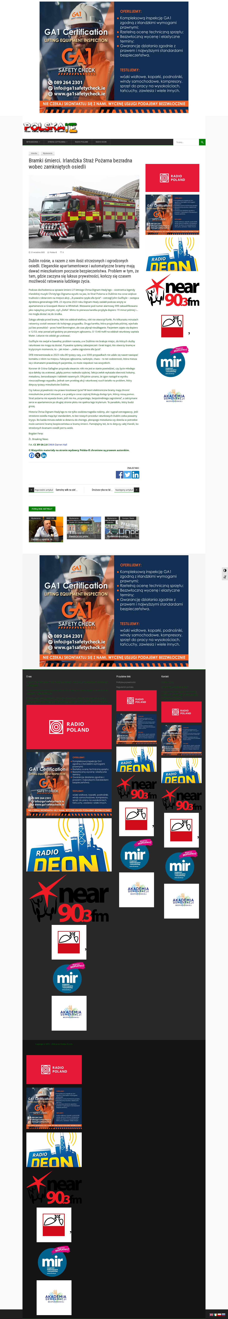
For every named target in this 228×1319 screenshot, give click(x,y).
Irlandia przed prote (78, 536)
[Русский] (224, 1314)
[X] (37, 455)
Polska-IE (53, 252)
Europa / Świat (128, 518)
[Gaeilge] (216, 1314)
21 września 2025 (38, 252)
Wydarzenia (47, 153)
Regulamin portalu (124, 687)
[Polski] (220, 1314)
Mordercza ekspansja (117, 536)
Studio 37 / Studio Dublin (79, 522)
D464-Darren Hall (57, 444)
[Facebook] (31, 455)
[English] (212, 1314)
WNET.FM (50, 518)
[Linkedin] (44, 455)
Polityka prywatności (126, 682)
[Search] (202, 142)
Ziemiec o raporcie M (41, 539)
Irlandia (34, 153)
